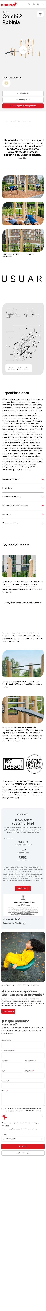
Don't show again (23, 1153)
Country (4, 1134)
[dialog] (23, 655)
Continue (23, 1146)
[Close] (42, 1115)
